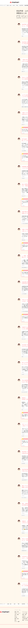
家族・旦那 (24, 614)
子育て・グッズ (17, 613)
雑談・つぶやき (25, 620)
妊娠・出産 (17, 611)
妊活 (15, 620)
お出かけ (24, 615)
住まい (16, 615)
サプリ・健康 (17, 621)
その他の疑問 (24, 618)
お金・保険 (17, 614)
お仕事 (16, 617)
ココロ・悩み (24, 613)
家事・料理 (17, 618)
